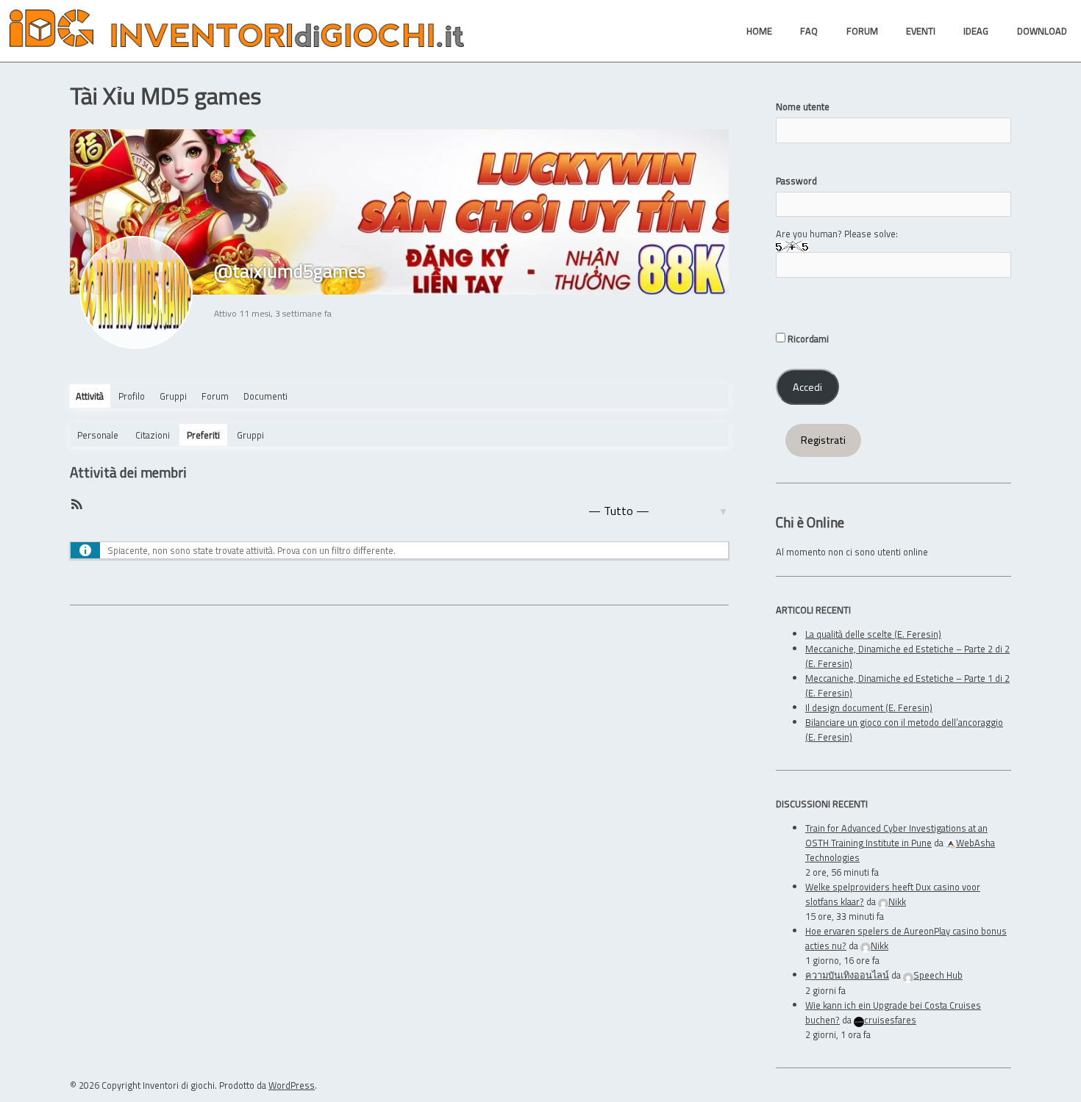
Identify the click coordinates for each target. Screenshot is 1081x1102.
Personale (97, 435)
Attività (90, 396)
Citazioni (152, 435)
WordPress (291, 1085)
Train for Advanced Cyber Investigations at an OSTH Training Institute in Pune (896, 835)
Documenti (265, 396)
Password (796, 180)
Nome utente (803, 106)
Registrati (823, 440)
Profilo (131, 396)
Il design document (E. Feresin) (868, 707)
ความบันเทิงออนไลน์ (847, 975)
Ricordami (807, 338)
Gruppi (173, 396)
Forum (215, 396)
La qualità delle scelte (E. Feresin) (873, 634)
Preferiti (203, 435)
